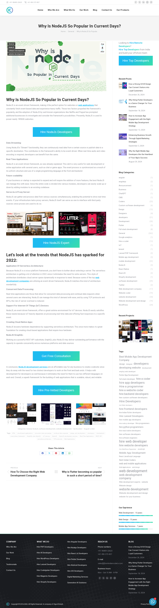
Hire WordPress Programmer (127, 449)
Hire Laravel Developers (131, 416)
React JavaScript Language (129, 456)
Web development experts (129, 482)
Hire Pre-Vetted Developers (56, 390)
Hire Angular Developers (77, 542)
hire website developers (133, 445)
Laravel (18, 234)
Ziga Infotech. (58, 604)
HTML (47, 423)
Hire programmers (142, 423)
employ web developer (127, 371)
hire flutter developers (125, 405)
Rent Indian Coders (127, 460)
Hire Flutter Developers (76, 559)
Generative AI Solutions (76, 583)
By (78, 429)
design (122, 364)
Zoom (79, 213)
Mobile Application (29, 234)
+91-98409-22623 (15, 2)
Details (85, 213)
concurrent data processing (43, 433)
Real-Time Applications (87, 436)
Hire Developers (130, 401)
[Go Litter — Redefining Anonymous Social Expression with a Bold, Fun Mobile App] (135, 325)
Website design (125, 486)
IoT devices (46, 436)
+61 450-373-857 (33, 2)
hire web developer (133, 441)
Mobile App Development (132, 452)
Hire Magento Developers (47, 576)
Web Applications (69, 439)
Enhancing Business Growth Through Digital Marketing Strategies (140, 138)
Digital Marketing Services (77, 577)
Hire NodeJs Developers (56, 132)
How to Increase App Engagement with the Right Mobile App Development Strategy (139, 121)
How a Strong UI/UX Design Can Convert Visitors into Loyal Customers (140, 87)
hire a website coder (131, 390)
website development (16, 54)
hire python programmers (131, 427)
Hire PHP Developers (45, 547)
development (100, 433)
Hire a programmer (131, 386)
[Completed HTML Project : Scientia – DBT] (135, 336)
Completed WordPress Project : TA (91, 414)
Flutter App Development (128, 375)
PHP (37, 234)
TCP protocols (58, 439)
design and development (77, 433)
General (11, 44)
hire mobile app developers (130, 420)
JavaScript (141, 449)
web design (136, 467)
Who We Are (11, 547)
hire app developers (132, 382)
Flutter (13, 234)
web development (133, 471)
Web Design (44, 234)
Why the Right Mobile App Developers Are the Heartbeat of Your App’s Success (141, 154)
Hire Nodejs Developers (76, 547)
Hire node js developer (126, 423)
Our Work (10, 553)
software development (16, 51)
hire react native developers (130, 431)
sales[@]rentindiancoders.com (110, 563)
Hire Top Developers (135, 60)
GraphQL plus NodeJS (34, 436)
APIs (13, 433)
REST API (99, 436)
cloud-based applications (25, 433)
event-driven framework (18, 436)
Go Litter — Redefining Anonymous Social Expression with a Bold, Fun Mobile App (82, 224)
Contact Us (10, 570)
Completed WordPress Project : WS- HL (21, 414)
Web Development (78, 235)
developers (91, 433)
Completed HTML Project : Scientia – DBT (56, 414)
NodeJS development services (33, 367)
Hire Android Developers (77, 565)
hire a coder (143, 378)
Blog (8, 558)
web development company (130, 476)
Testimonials (11, 564)
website (145, 482)
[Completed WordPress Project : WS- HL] (124, 336)
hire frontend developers (133, 408)
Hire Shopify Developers (46, 582)
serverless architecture (44, 439)
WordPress (89, 235)
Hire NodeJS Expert (56, 242)
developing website (130, 367)
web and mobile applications (132, 463)
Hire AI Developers (44, 553)
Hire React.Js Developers (77, 553)
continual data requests (61, 433)
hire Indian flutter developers (130, 412)
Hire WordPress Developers (48, 558)
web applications (86, 105)
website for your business (129, 497)
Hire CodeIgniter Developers (48, 570)
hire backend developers (133, 393)
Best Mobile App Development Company (135, 358)
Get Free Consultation (56, 356)
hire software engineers (128, 438)
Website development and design (133, 493)
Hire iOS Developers (75, 571)
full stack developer (127, 379)
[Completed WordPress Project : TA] (147, 336)
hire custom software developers (133, 397)
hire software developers (130, 434)
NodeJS (11, 47)
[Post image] (123, 85)
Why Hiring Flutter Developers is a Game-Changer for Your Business (141, 103)
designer (129, 364)
